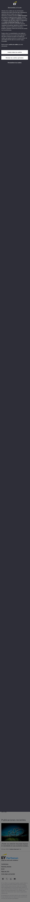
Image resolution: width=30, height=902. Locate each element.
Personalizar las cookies (15, 62)
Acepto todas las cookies (15, 52)
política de (13, 44)
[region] (15, 406)
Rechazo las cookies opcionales (15, 58)
